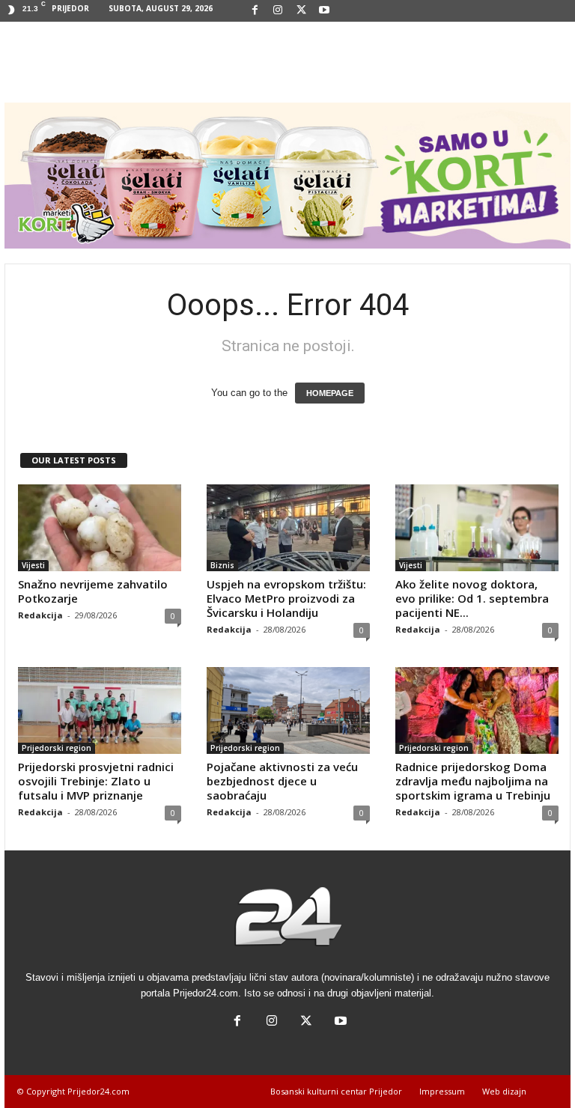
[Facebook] (255, 11)
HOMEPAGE (329, 393)
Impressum (442, 1091)
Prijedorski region (56, 748)
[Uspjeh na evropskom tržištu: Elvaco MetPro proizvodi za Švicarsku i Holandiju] (288, 527)
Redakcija (40, 615)
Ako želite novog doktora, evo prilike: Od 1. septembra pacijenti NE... (472, 598)
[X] (301, 11)
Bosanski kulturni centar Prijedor (336, 1091)
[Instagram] (278, 11)
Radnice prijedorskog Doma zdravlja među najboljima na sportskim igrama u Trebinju (472, 781)
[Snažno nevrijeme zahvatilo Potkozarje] (99, 527)
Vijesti (33, 565)
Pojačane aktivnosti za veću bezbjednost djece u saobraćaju (282, 781)
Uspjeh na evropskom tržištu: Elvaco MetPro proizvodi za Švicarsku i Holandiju (286, 598)
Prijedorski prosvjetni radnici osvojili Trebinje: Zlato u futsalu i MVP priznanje (96, 781)
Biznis (222, 565)
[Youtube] (324, 11)
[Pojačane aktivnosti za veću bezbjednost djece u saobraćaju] (288, 710)
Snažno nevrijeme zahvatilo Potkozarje (93, 591)
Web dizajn (504, 1091)
